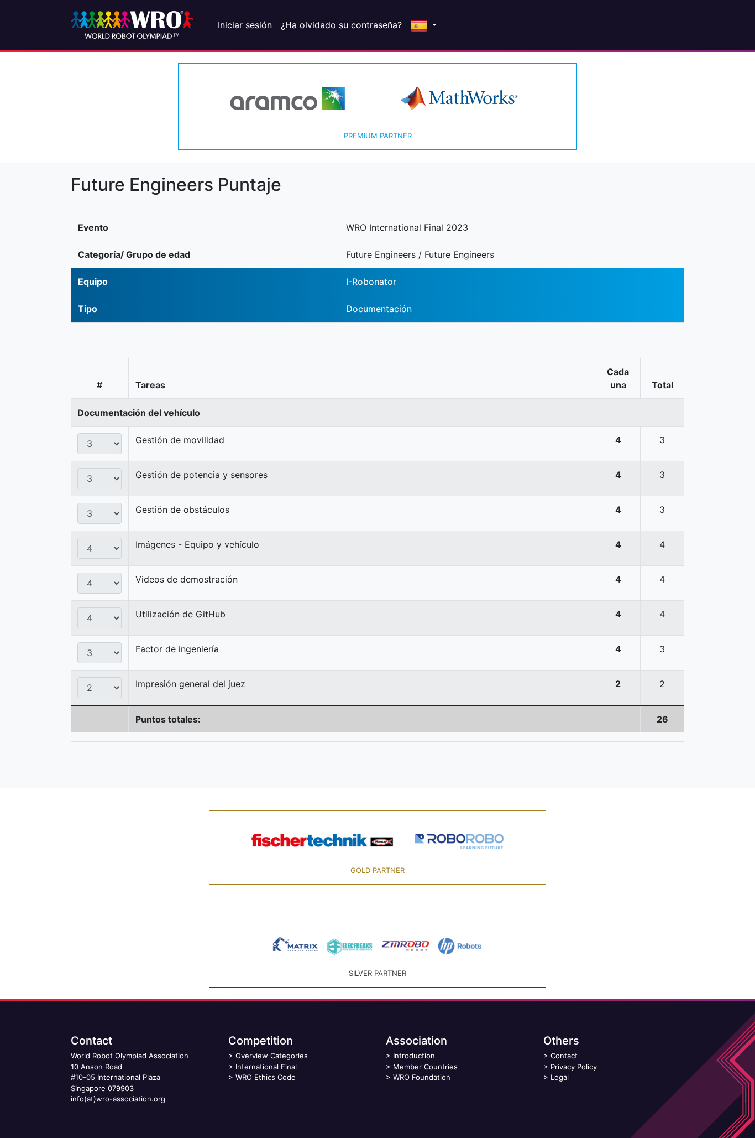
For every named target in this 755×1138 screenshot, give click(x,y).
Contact (564, 1055)
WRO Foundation (421, 1077)
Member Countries (425, 1066)
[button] (423, 25)
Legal (559, 1077)
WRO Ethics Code (265, 1077)
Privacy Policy (573, 1066)
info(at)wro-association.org (118, 1098)
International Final (266, 1066)
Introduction (414, 1055)
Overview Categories (271, 1055)
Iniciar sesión (245, 24)
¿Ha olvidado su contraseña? (341, 24)
